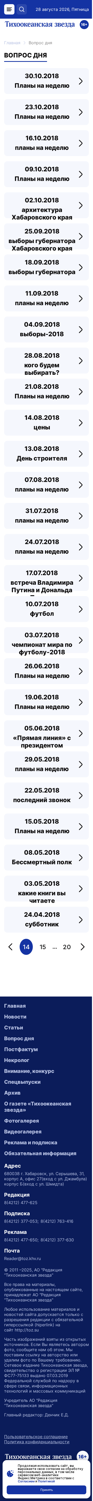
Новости (15, 1017)
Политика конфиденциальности (36, 1441)
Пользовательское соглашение (36, 1436)
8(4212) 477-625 (20, 1202)
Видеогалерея (23, 1132)
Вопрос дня (19, 1038)
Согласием (26, 1481)
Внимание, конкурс (29, 1071)
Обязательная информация (40, 1153)
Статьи (13, 1027)
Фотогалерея (21, 1121)
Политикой (46, 1481)
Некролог (16, 1060)
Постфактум (21, 1049)
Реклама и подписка (30, 1142)
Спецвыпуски (22, 1082)
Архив (12, 1093)
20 (67, 947)
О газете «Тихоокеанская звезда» (37, 1107)
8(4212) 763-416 (57, 1221)
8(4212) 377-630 (57, 1239)
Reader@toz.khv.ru (22, 1258)
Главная (12, 42)
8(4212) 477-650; (21, 1239)
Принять (46, 1490)
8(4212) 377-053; (21, 1221)
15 (43, 947)
